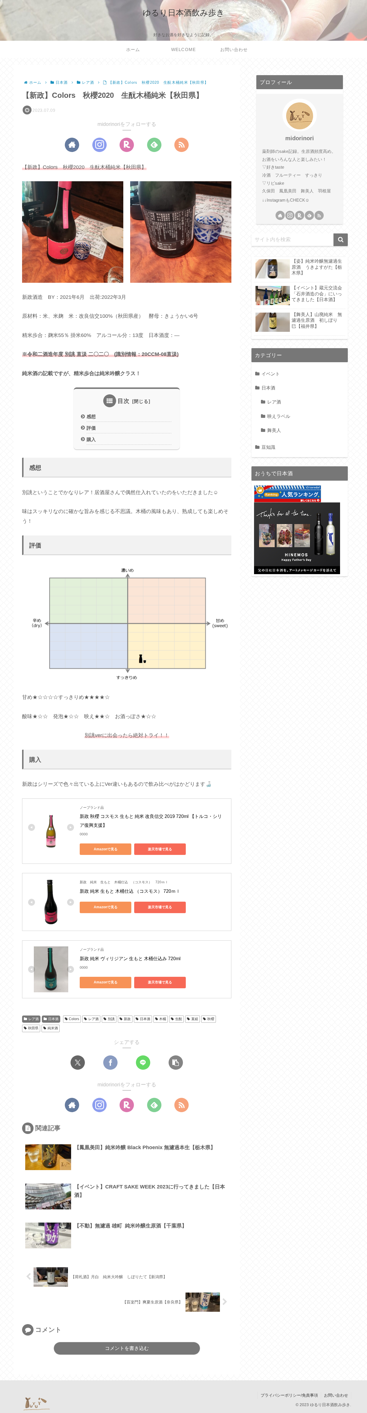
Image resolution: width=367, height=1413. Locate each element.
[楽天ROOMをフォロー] (127, 145)
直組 (194, 1019)
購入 (91, 439)
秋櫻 (210, 1019)
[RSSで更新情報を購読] (181, 145)
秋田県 (33, 1028)
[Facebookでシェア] (110, 1062)
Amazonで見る (106, 849)
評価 (91, 427)
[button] (176, 1062)
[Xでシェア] (78, 1062)
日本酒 (53, 1019)
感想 (91, 416)
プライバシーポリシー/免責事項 (289, 1395)
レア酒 (33, 1019)
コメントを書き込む (127, 1348)
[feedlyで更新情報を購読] (154, 145)
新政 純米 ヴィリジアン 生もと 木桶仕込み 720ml (130, 958)
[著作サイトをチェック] (72, 145)
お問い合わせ (336, 1395)
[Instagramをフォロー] (99, 145)
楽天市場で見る (160, 849)
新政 (127, 1019)
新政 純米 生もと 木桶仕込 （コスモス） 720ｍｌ (130, 891)
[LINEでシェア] (143, 1062)
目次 (124, 401)
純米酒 (53, 1028)
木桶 (162, 1019)
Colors (74, 1019)
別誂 (111, 1019)
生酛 (178, 1019)
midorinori (299, 138)
